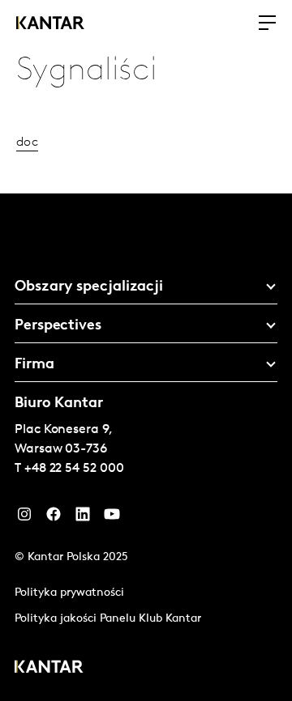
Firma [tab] (34, 365)
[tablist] (146, 447)
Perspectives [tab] (58, 326)
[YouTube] (82, 518)
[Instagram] (24, 518)
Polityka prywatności (69, 593)
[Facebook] (53, 518)
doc (27, 142)
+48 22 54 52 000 (74, 468)
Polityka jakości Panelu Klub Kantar (108, 619)
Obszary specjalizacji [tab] (89, 287)
